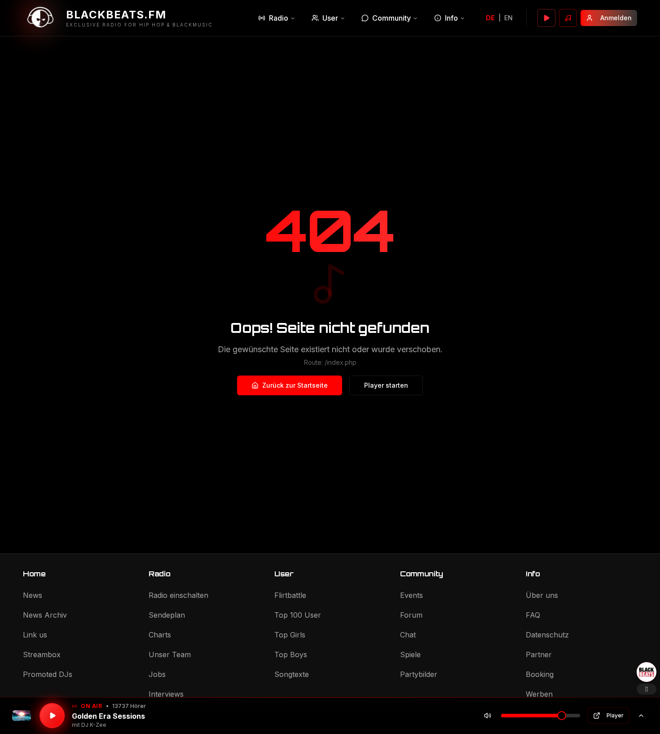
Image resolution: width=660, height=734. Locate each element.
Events (411, 595)
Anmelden (616, 18)
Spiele (410, 654)
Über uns (542, 595)
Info (451, 17)
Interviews (166, 694)
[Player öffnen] (546, 18)
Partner (539, 654)
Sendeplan (167, 614)
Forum (411, 614)
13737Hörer (129, 706)
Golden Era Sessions (108, 716)
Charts (160, 634)
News (32, 595)
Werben (539, 694)
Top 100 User (297, 614)
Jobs (157, 674)
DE (490, 18)
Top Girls (289, 634)
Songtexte (291, 674)
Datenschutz (547, 634)
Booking (540, 674)
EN (508, 18)
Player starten (386, 385)
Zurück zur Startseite (295, 385)
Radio (278, 17)
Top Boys (290, 654)
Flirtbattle (290, 595)
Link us (35, 634)
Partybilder (418, 674)
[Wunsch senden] (568, 18)
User (330, 17)
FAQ (533, 614)
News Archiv (45, 614)
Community (391, 17)
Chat (408, 634)
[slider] (561, 715)
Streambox (42, 654)
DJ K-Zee (93, 724)
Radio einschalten (178, 595)
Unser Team (170, 654)
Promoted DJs (47, 674)
